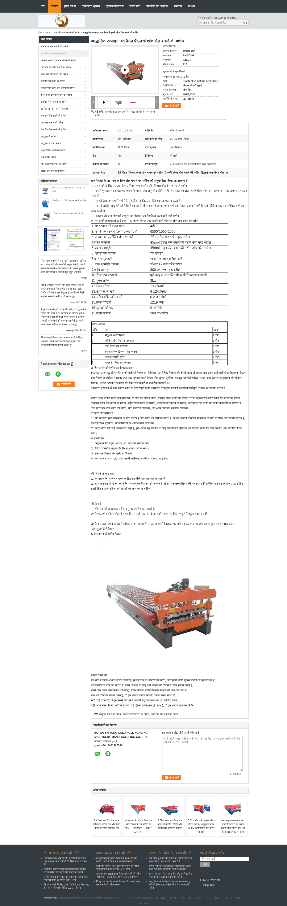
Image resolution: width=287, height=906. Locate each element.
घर (43, 6)
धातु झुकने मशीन (48, 136)
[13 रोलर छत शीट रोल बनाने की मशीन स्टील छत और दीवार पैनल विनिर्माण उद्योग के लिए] (106, 808)
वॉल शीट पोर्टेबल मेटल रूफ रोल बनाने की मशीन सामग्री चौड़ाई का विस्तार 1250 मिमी (117, 867)
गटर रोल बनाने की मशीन (52, 122)
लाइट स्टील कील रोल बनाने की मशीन (58, 88)
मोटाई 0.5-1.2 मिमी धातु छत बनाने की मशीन (69, 200)
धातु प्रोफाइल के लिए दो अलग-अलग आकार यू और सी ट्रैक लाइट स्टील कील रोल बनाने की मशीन (169, 884)
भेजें (205, 864)
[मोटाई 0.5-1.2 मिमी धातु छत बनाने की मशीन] (45, 203)
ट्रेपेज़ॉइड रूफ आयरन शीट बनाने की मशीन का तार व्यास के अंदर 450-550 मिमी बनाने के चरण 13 (65, 861)
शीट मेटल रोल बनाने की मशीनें (54, 46)
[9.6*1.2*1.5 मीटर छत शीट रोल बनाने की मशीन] (45, 190)
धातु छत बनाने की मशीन (110, 714)
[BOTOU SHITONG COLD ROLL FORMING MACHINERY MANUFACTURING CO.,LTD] (61, 20)
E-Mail (204, 880)
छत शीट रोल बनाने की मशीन (67, 32)
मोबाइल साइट (209, 885)
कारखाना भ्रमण (91, 6)
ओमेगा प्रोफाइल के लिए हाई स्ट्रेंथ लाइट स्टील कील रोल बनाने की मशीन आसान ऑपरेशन (170, 867)
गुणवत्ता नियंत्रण (115, 6)
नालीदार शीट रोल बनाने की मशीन (56, 67)
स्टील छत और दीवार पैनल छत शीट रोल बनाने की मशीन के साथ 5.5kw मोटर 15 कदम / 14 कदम (138, 826)
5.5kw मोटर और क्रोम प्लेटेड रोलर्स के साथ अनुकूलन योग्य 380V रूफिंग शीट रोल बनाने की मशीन (201, 826)
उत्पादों (54, 6)
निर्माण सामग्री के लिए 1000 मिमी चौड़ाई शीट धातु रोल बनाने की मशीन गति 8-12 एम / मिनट (66, 886)
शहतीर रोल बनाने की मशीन (53, 81)
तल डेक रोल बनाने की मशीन (53, 115)
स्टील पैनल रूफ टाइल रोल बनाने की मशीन (69, 213)
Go (245, 22)
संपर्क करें (134, 6)
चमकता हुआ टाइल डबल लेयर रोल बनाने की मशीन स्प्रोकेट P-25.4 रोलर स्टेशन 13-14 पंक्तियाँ (118, 875)
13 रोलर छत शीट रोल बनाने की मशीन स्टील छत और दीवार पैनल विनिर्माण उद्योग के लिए (106, 824)
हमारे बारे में (70, 6)
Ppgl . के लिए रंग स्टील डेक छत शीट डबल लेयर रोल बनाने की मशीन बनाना (118, 883)
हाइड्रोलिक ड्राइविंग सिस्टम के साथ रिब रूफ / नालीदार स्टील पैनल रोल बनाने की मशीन (117, 860)
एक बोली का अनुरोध (157, 6)
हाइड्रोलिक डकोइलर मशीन (53, 150)
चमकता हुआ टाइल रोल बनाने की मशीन (58, 60)
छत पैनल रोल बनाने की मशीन (135, 714)
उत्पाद (47, 32)
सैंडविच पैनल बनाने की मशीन (54, 101)
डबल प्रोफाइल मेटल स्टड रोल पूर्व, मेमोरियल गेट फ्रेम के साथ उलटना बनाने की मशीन (170, 875)
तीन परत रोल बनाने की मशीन (54, 164)
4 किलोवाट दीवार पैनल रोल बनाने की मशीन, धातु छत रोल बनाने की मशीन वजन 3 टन (66, 878)
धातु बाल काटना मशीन (51, 143)
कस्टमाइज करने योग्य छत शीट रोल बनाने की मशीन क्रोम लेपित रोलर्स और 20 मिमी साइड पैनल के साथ (233, 826)
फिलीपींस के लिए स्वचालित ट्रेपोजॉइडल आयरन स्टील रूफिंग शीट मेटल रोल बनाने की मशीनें (65, 871)
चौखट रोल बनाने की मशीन (53, 171)
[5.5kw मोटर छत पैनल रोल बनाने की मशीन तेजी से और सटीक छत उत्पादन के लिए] (169, 808)
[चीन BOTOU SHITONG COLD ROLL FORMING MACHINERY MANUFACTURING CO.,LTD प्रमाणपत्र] (52, 239)
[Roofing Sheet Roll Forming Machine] (125, 70)
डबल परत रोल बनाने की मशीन (54, 74)
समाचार (178, 6)
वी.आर (191, 6)
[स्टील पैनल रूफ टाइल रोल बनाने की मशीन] (45, 216)
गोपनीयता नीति (50, 898)
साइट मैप (215, 880)
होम (40, 32)
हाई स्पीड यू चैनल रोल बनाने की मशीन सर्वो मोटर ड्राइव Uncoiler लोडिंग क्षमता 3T (170, 860)
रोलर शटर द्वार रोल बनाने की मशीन (56, 94)
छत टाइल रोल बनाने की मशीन (164, 714)
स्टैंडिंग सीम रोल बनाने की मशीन (55, 108)
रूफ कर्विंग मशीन (48, 157)
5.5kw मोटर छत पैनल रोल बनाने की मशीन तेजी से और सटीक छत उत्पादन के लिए (170, 824)
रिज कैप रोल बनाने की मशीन (53, 129)
